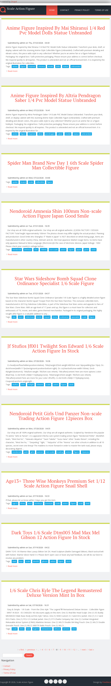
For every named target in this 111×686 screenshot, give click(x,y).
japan (78, 249)
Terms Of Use (101, 10)
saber (60, 134)
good (86, 249)
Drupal (14, 1)
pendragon (50, 134)
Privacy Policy (82, 10)
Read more (12, 71)
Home (52, 10)
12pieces (85, 452)
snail (81, 503)
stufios (15, 384)
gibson (45, 561)
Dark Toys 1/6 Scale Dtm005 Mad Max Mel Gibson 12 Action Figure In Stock (55, 534)
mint (74, 629)
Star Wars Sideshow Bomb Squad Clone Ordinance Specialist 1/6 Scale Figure (56, 280)
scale (31, 182)
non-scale (54, 249)
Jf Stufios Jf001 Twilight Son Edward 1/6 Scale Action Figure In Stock (55, 348)
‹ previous (31, 649)
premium (49, 503)
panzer (40, 452)
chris (22, 629)
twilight (31, 384)
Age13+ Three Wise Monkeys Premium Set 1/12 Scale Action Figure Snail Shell (55, 483)
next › (84, 649)
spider (15, 182)
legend (36, 629)
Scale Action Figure (21, 8)
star (14, 317)
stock (71, 384)
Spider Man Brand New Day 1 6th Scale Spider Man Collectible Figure (55, 165)
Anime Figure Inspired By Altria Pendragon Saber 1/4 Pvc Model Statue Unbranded (55, 97)
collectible (40, 182)
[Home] (3, 9)
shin (36, 249)
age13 (14, 503)
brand (23, 182)
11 (69, 649)
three (22, 503)
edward (40, 384)
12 (74, 649)
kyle (28, 629)
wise (30, 503)
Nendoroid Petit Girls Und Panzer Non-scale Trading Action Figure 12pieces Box (55, 415)
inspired (31, 66)
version (66, 629)
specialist (75, 317)
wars (21, 317)
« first (21, 649)
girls (32, 452)
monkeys (38, 503)
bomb (39, 317)
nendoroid (16, 249)
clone (55, 317)
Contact (64, 10)
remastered (46, 629)
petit (26, 452)
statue (65, 66)
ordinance (64, 317)
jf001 (23, 384)
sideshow (30, 317)
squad (47, 317)
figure (23, 66)
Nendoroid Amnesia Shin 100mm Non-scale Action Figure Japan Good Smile (56, 213)
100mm (44, 249)
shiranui (41, 66)
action (63, 249)
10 (65, 649)
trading (60, 452)
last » (91, 649)
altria (40, 134)
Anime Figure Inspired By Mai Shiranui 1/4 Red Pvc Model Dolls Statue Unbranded (55, 30)
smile (93, 249)
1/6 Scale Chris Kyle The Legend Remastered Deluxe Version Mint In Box (55, 592)
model (50, 66)
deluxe (57, 629)
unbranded (76, 66)
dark (14, 561)
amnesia (27, 249)
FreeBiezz (106, 682)
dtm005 (36, 561)
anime (15, 66)
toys (21, 561)
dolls (58, 66)
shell (87, 503)
